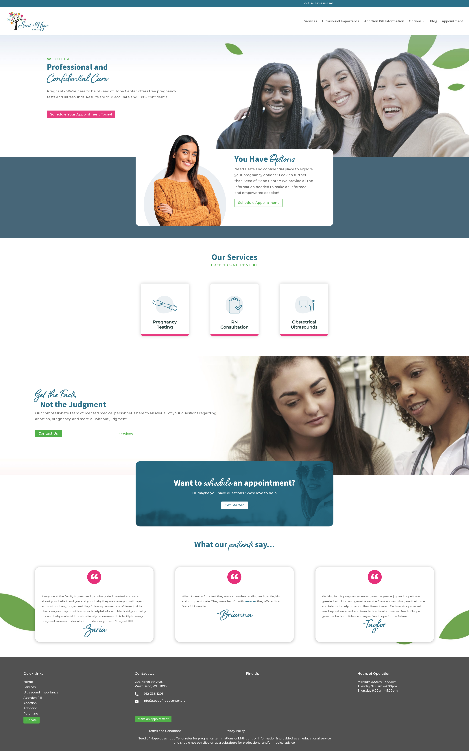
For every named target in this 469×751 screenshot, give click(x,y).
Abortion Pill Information (384, 21)
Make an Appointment (153, 719)
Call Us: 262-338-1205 (318, 3)
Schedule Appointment (258, 203)
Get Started (235, 505)
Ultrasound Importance (340, 21)
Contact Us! (48, 433)
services (250, 601)
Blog (433, 21)
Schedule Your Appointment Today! (81, 114)
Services (310, 21)
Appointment (452, 21)
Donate (31, 720)
